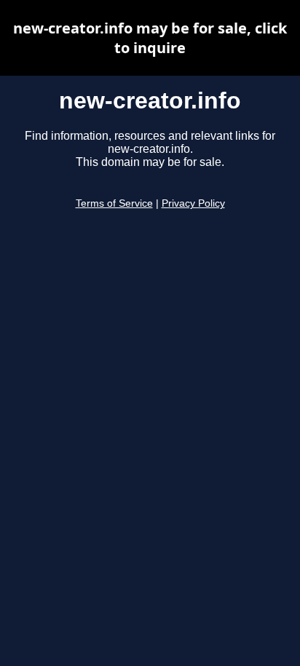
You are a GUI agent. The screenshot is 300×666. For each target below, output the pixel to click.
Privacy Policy (193, 203)
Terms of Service (114, 203)
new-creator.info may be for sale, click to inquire (150, 38)
